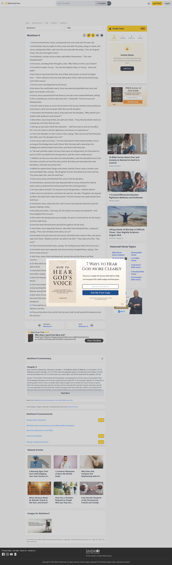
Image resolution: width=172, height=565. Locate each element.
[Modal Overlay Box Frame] (86, 282)
